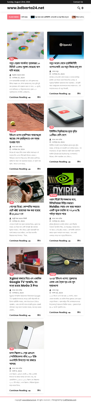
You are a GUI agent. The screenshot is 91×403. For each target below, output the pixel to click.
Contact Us (78, 2)
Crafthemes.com (69, 400)
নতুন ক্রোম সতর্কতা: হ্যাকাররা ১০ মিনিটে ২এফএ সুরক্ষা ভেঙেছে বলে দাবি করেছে (24, 66)
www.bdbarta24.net (25, 7)
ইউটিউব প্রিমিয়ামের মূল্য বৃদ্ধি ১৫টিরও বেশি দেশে (63, 133)
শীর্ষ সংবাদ (53, 195)
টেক (12, 59)
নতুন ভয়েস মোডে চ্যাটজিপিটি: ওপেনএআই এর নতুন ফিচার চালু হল (48, 17)
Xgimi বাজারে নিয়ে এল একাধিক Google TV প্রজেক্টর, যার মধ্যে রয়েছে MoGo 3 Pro (25, 282)
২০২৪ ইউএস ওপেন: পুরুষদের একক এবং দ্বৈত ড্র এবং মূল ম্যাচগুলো (63, 282)
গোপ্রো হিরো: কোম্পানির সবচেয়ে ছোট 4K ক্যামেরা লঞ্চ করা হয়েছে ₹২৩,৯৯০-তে (24, 210)
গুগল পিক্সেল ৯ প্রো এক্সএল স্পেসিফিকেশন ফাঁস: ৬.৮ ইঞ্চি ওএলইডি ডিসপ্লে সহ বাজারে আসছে (22, 358)
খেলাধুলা (13, 131)
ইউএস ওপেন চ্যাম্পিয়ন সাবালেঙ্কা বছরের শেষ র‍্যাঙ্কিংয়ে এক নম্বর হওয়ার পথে (25, 138)
